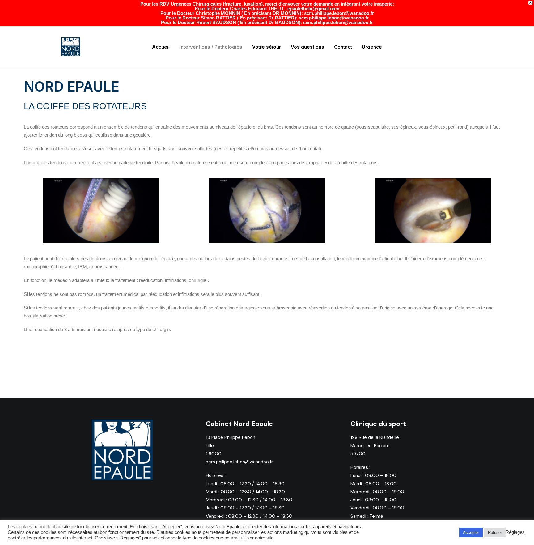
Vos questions (307, 47)
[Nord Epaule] (70, 46)
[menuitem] (161, 46)
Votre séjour (266, 47)
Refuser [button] (495, 532)
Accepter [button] (471, 532)
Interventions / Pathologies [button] (211, 47)
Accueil (161, 47)
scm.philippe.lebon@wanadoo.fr (239, 462)
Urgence (372, 47)
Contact (343, 47)
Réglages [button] (515, 532)
